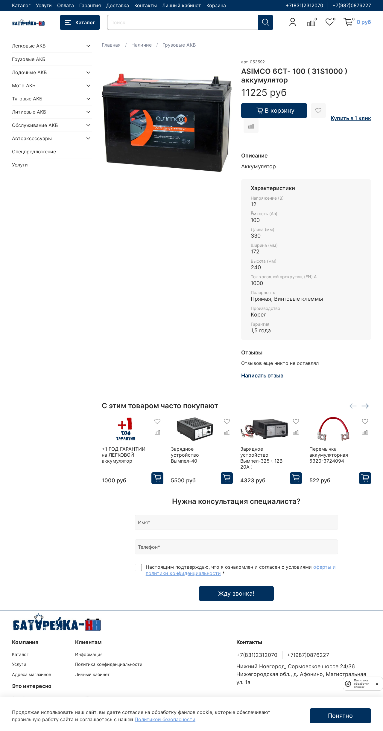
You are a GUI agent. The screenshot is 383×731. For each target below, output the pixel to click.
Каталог (21, 5)
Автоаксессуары (32, 138)
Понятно (340, 715)
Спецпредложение (34, 152)
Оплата (65, 5)
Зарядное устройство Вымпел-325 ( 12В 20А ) (261, 458)
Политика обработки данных (361, 684)
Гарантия (90, 5)
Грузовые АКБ (179, 45)
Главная (111, 45)
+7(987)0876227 (351, 5)
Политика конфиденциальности (108, 664)
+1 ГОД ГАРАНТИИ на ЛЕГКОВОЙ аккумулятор (123, 455)
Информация (89, 654)
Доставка (117, 5)
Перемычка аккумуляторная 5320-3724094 (328, 455)
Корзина (216, 5)
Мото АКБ (24, 85)
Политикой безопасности (165, 719)
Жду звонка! (236, 593)
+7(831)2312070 (304, 5)
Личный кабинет (181, 5)
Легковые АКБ (29, 46)
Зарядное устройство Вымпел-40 (185, 455)
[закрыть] (377, 683)
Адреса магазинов (31, 674)
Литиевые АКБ (29, 112)
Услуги (44, 5)
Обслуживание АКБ (35, 125)
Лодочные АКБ (29, 72)
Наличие (141, 45)
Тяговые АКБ (27, 99)
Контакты (145, 5)
